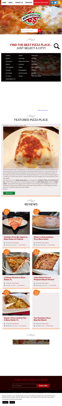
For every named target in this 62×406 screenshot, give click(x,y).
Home (4, 2)
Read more (9, 193)
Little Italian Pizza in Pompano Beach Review (44, 279)
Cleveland (9, 61)
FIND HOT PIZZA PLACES (41, 2)
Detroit (8, 64)
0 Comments (22, 245)
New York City (36, 67)
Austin (21, 55)
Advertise (28, 2)
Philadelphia (22, 70)
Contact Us (19, 2)
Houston (21, 64)
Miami (20, 67)
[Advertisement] (31, 97)
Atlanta (8, 55)
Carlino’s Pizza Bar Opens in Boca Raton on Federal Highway (15, 239)
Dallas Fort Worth (24, 61)
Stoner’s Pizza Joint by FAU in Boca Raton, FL (15, 319)
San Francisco (23, 73)
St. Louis (8, 76)
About (11, 2)
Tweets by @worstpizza (42, 110)
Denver (34, 61)
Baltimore (35, 55)
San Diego (9, 73)
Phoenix (34, 70)
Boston (8, 58)
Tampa (21, 76)
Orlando (8, 70)
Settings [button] (5, 402)
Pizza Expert (15, 242)
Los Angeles (9, 67)
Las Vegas (35, 64)
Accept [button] (12, 402)
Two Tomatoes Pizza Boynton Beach (42, 319)
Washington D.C (11, 79)
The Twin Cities (36, 76)
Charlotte (22, 58)
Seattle (34, 73)
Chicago (34, 58)
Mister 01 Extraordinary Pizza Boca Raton (43, 238)
